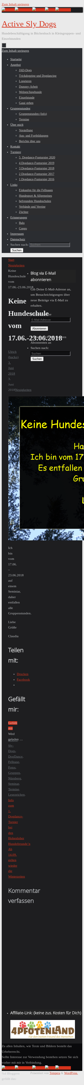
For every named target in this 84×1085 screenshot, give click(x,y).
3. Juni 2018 (11, 368)
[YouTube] (63, 10)
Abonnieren (39, 328)
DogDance (15, 756)
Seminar (13, 783)
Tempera (55, 1073)
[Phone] (38, 10)
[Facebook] (23, 10)
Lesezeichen (16, 794)
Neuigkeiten (16, 265)
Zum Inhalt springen (15, 4)
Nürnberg (14, 778)
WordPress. (71, 1073)
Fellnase (13, 762)
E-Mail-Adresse (41, 314)
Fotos (12, 767)
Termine (13, 789)
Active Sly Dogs (29, 23)
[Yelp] (50, 10)
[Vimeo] (8, 10)
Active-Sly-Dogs (13, 745)
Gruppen (14, 773)
